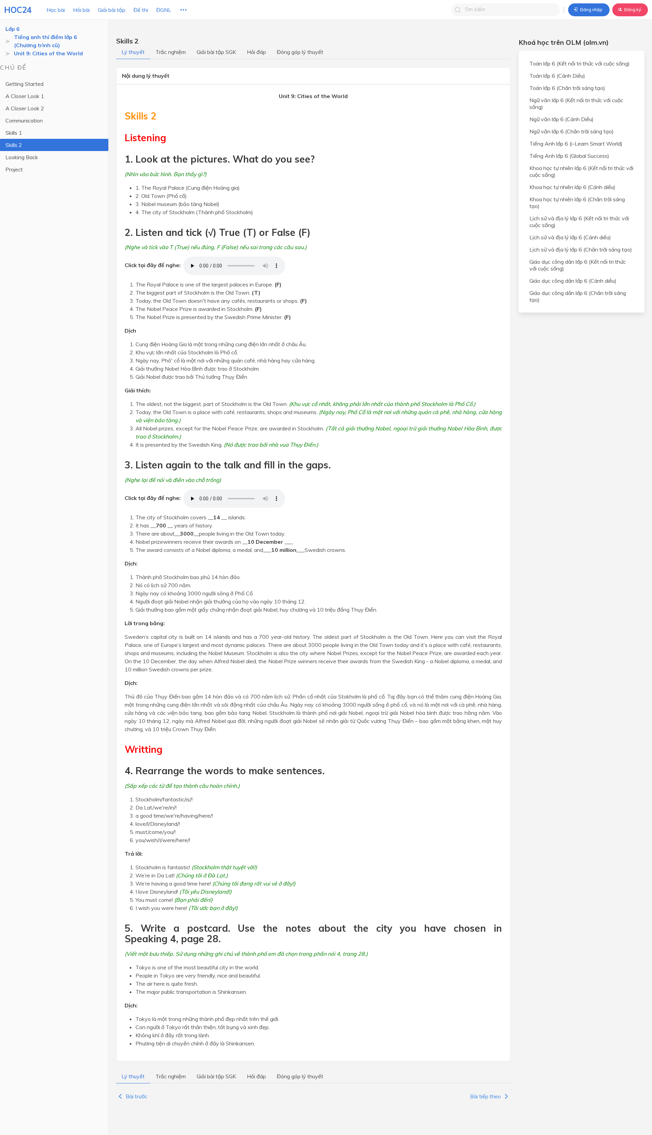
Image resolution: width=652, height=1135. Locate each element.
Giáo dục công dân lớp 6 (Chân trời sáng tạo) (577, 296)
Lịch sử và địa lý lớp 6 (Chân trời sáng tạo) (580, 249)
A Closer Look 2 (24, 108)
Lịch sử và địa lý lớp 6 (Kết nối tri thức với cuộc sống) (579, 221)
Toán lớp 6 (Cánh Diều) (557, 75)
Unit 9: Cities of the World (48, 53)
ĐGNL (163, 9)
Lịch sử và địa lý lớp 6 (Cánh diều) (570, 237)
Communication (24, 120)
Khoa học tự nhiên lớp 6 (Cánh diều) (572, 187)
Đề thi (140, 9)
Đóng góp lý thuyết (300, 52)
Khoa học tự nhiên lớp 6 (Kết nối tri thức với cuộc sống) (581, 171)
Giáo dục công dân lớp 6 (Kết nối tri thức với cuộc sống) (577, 265)
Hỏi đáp (256, 52)
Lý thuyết (133, 52)
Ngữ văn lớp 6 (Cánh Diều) (561, 119)
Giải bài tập (111, 9)
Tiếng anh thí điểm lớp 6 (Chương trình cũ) (45, 41)
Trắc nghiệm (171, 52)
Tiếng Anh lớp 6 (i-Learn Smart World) (575, 143)
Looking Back (21, 157)
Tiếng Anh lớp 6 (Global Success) (569, 155)
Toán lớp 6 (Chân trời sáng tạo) (567, 88)
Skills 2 (13, 145)
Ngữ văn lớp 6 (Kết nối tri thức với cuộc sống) (576, 103)
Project (14, 169)
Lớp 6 (12, 28)
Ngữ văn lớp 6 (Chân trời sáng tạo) (571, 131)
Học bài (56, 9)
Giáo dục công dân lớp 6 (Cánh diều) (572, 280)
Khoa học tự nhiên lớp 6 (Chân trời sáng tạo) (577, 202)
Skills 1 (13, 132)
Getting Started (24, 83)
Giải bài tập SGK (216, 52)
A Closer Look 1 (24, 96)
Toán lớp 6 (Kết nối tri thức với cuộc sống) (579, 63)
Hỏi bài (81, 9)
